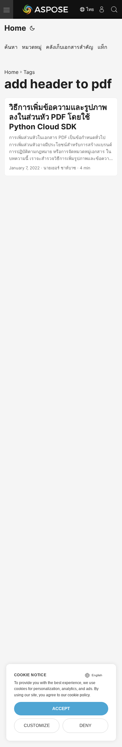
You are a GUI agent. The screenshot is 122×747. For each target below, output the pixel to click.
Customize (37, 725)
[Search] (114, 9)
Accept (61, 708)
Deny (85, 725)
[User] (101, 9)
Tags (29, 72)
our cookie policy (75, 695)
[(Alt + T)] (32, 28)
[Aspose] (45, 9)
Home (15, 28)
